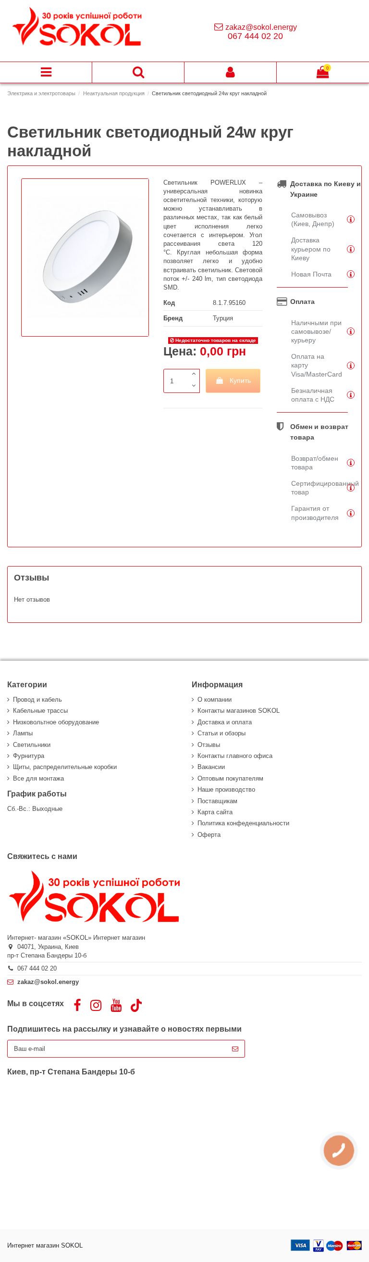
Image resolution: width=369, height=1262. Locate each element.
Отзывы (208, 744)
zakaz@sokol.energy (261, 27)
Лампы (23, 733)
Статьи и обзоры (221, 733)
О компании (214, 699)
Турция (223, 318)
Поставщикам (217, 801)
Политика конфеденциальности (243, 823)
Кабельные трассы (40, 710)
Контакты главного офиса (234, 755)
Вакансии (211, 766)
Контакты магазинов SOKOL (238, 710)
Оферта (209, 834)
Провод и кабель (37, 699)
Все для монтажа (38, 778)
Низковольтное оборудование (56, 722)
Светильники (31, 744)
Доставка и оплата (224, 722)
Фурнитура (28, 755)
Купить (240, 380)
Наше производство (226, 789)
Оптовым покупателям (230, 778)
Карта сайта (215, 812)
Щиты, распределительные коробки (65, 766)
